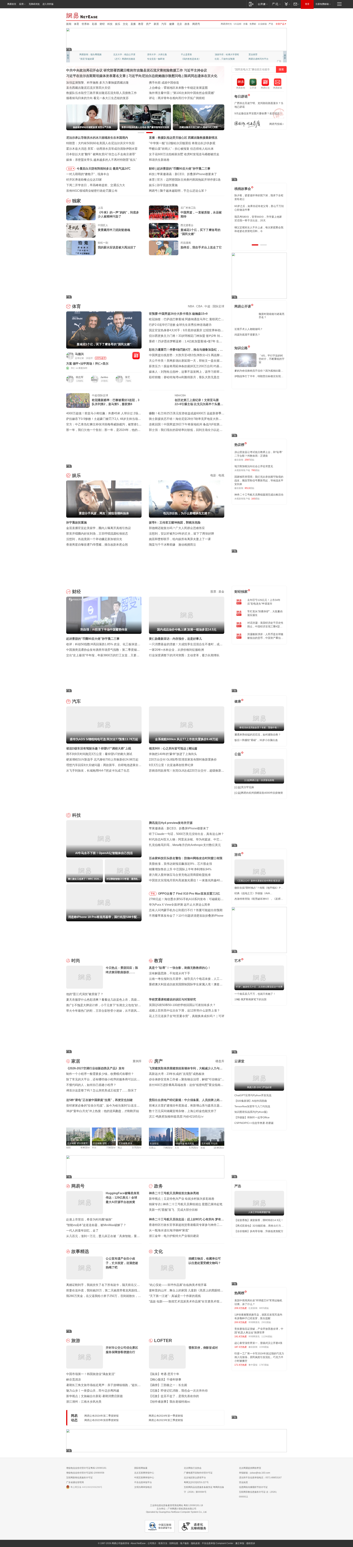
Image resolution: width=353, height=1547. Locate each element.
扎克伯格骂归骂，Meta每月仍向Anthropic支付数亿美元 (185, 845)
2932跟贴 (266, 1322)
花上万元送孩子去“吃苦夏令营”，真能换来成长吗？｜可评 (186, 1016)
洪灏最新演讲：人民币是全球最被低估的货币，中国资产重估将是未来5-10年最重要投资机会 (265, 636)
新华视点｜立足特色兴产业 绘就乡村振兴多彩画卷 (181, 1198)
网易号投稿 (275, 123)
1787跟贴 (264, 1365)
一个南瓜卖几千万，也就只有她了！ (255, 993)
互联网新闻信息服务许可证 (79, 1477)
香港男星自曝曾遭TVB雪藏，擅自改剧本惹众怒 (97, 544)
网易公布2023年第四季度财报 (101, 1420)
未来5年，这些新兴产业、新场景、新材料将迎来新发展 (102, 87)
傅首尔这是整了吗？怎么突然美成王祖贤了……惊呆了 (101, 1090)
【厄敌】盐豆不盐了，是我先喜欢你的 (174, 1396)
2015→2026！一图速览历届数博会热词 (92, 98)
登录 (307, 4)
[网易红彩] (136, 355)
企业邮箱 (262, 24)
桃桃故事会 (242, 189)
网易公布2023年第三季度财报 (166, 1420)
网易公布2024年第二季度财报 (101, 1415)
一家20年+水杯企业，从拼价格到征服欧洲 (176, 649)
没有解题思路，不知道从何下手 (169, 973)
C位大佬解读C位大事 (191, 54)
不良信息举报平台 (143, 1482)
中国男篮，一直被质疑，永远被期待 (201, 214)
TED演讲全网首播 (88, 59)
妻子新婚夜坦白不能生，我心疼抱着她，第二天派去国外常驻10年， (258, 197)
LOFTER (163, 1340)
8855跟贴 (264, 1308)
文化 (125, 23)
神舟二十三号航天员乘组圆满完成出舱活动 (258, 494)
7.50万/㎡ (111, 1147)
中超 (207, 306)
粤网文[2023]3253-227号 (196, 1482)
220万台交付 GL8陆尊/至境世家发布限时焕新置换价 (183, 759)
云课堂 (239, 1061)
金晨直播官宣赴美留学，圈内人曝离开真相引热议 (98, 528)
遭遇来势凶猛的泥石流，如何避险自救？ (257, 734)
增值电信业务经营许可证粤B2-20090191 (86, 1468)
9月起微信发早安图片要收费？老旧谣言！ (258, 113)
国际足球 (218, 306)
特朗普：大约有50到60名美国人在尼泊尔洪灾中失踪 (100, 143)
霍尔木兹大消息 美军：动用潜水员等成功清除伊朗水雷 (102, 148)
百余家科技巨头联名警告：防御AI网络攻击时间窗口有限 (185, 858)
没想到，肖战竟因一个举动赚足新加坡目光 (94, 539)
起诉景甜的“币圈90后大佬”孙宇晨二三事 (93, 638)
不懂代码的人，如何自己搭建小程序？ (91, 1084)
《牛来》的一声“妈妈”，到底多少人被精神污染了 (118, 214)
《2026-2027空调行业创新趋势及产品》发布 (95, 1068)
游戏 (237, 854)
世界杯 (85, 23)
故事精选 (80, 1251)
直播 (133, 23)
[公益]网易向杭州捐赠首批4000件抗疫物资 (258, 792)
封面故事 (117, 59)
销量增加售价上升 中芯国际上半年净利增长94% (180, 869)
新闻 (68, 23)
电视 (221, 475)
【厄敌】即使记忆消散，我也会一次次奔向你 (178, 1390)
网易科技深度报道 (190, 59)
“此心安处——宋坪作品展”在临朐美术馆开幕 (178, 1284)
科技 (110, 23)
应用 (21, 4)
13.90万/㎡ (219, 1147)
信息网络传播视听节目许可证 (253, 1487)
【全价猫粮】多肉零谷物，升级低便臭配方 (258, 1231)
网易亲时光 (226, 24)
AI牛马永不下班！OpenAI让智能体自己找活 (185, 174)
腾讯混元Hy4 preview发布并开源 (170, 822)
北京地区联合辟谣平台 (195, 1477)
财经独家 (241, 591)
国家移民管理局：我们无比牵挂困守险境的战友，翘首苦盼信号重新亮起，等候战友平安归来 (258, 480)
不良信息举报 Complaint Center (217, 1543)
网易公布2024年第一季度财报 (166, 1415)
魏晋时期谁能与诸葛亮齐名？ (271, 315)
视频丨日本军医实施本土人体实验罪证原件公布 (180, 92)
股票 (213, 591)
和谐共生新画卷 (159, 159)
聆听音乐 (151, 54)
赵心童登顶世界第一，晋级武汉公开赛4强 (258, 1342)
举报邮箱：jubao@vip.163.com (254, 1473)
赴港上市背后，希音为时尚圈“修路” (89, 1219)
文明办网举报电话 (143, 1487)
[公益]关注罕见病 (244, 787)
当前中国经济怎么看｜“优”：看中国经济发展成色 (98, 82)
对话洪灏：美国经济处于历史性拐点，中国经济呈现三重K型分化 (265, 624)
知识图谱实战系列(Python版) (251, 1111)
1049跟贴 (264, 1347)
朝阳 (68, 1147)
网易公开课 (242, 306)
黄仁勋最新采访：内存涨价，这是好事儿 (175, 638)
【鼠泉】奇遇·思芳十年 (164, 1374)
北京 (179, 23)
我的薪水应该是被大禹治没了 (117, 247)
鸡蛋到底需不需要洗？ (247, 334)
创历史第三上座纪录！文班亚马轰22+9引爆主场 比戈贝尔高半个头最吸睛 (199, 402)
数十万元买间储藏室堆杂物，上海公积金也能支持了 (183, 1111)
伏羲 (245, 24)
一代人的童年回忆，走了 (82, 1230)
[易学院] (247, 124)
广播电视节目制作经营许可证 (198, 1473)
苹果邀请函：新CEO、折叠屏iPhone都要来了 (179, 828)
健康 (171, 23)
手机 (153, 893)
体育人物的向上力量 (225, 59)
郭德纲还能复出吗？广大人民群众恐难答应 (177, 528)
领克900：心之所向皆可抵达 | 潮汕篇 (173, 748)
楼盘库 (219, 1061)
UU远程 (237, 24)
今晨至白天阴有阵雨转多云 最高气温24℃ (104, 168)
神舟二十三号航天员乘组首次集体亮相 (174, 1193)
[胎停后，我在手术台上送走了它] (163, 247)
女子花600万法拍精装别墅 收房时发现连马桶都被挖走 (184, 154)
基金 (221, 591)
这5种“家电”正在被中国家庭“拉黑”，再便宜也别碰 (99, 1100)
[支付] (287, 4)
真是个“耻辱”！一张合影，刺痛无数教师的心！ (180, 967)
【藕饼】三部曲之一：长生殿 (168, 1385)
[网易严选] (275, 4)
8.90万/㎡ (85, 1147)
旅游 (75, 1340)
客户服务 (184, 1543)
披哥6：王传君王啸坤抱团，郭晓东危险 (175, 522)
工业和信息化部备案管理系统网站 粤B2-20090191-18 (176, 1505)
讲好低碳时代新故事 (225, 54)
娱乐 (117, 23)
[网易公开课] (262, 4)
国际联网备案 (140, 1468)
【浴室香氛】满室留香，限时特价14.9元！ (258, 1220)
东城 (202, 1147)
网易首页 (11, 4)
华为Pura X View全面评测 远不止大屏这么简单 (179, 904)
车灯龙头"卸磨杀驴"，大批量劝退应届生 (265, 613)
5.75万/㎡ (194, 1147)
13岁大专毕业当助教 (157, 59)
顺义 (120, 1147)
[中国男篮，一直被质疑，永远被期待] (163, 213)
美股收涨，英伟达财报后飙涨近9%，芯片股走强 (180, 863)
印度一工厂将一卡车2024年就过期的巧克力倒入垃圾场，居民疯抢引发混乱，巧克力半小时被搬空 (259, 1357)
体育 (76, 23)
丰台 (94, 1147)
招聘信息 (173, 1543)
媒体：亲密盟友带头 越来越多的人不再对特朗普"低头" (101, 159)
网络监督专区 (275, 15)
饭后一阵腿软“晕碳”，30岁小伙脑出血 (256, 740)
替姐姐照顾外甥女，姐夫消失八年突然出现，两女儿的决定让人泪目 (257, 229)
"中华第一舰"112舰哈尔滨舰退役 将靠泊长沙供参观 (182, 143)
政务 (187, 23)
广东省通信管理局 (75, 1482)
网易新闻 (82, 15)
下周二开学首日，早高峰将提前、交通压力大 (95, 185)
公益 (237, 754)
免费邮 (252, 24)
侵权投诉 (250, 1543)
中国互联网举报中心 (144, 1477)
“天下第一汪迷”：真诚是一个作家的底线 (175, 1295)
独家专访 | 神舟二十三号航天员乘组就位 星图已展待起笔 (185, 1204)
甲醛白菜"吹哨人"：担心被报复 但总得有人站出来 (181, 148)
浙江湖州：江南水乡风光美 (83, 1401)
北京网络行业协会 (193, 1468)
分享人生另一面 (256, 54)
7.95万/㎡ (168, 1147)
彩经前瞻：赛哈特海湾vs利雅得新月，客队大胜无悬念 (184, 377)
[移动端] (251, 4)
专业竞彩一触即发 (257, 59)
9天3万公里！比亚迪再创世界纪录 (171, 765)
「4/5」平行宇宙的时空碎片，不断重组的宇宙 (271, 359)
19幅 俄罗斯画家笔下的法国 (250, 999)
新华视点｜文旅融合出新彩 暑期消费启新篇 (94, 1396)
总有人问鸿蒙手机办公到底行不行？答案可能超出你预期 (185, 910)
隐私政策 (195, 1543)
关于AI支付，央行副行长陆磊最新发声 (185, 190)
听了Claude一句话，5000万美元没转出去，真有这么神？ (186, 833)
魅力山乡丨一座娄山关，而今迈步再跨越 (92, 1390)
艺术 (237, 961)
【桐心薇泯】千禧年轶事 (165, 1379)
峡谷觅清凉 (73, 1379)
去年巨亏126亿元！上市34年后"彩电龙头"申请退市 (263, 601)
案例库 (137, 1061)
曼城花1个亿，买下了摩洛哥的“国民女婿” (200, 232)
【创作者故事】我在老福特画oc (169, 1401)
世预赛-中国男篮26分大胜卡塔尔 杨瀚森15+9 (178, 313)
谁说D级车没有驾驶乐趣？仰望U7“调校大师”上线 (98, 748)
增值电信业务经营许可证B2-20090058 (85, 1473)
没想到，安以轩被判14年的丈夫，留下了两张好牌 (181, 533)
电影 (213, 475)
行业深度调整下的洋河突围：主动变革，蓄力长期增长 (184, 655)
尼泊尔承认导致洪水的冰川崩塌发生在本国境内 (97, 137)
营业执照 (243, 1482)
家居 (156, 23)
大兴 (177, 1147)
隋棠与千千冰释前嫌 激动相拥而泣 (172, 544)
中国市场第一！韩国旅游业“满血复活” (90, 1374)
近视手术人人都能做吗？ (248, 329)
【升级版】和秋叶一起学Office (252, 1117)
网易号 (196, 23)
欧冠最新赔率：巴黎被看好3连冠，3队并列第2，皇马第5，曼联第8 (115, 402)
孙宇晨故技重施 (76, 522)
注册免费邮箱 (322, 4)
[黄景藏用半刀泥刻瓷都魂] (81, 230)
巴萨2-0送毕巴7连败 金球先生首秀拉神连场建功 (180, 324)
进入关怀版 (48, 4)
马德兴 (79, 354)
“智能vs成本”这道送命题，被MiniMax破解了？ (96, 1225)
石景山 (152, 1147)
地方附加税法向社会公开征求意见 (253, 466)
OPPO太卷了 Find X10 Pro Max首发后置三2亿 (189, 893)
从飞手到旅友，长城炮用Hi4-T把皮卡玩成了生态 (97, 770)
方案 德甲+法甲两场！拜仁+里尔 (87, 363)
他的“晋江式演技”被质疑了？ (84, 994)
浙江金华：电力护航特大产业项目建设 (174, 1235)
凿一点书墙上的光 (122, 54)
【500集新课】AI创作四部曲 (250, 1100)
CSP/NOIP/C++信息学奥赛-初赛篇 (254, 1122)
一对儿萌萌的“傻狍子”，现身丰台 (87, 174)
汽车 (164, 23)
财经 (102, 23)
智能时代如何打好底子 (163, 82)
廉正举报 (239, 1543)
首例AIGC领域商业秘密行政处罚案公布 (91, 190)
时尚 (75, 960)
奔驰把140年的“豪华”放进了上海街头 (173, 754)
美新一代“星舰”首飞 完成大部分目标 (173, 1209)
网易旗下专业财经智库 (90, 54)
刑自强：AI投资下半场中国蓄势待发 (180, 168)
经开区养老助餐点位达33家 (84, 179)
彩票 (94, 23)
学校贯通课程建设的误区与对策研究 (172, 999)
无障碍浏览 (34, 4)
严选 (271, 24)
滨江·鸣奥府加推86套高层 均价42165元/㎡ (176, 1116)
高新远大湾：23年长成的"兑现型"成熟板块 (176, 1073)
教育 (140, 23)
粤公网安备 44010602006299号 (86, 1487)
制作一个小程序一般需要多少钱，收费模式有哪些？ (100, 1073)
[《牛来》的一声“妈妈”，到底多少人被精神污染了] (81, 213)
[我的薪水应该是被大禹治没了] (81, 247)
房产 (148, 23)
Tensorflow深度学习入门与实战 (252, 1106)
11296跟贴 (266, 1336)
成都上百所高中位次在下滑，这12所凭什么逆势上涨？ (184, 1010)
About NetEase (138, 1543)
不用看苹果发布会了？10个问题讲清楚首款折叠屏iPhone (186, 915)
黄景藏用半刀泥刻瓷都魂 (114, 229)
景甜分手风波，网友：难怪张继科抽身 (182, 185)
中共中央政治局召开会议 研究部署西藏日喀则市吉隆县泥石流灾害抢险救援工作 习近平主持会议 (136, 70)
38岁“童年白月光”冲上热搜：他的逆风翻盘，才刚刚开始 (102, 1111)
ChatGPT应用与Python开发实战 (252, 1095)
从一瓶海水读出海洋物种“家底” (169, 1230)
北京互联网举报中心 (144, 1473)
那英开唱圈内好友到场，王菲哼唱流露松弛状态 (97, 533)
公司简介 (152, 1543)
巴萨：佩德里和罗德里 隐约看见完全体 (182, 179)
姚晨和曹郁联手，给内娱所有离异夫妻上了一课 (180, 539)
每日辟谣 (241, 96)
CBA (199, 306)
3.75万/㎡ (137, 1147)
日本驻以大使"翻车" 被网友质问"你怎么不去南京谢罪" (101, 154)
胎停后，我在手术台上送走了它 (201, 247)
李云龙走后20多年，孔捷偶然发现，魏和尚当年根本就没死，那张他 (259, 218)
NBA (191, 306)
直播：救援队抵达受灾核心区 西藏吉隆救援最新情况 (183, 137)
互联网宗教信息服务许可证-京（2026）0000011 (258, 1494)
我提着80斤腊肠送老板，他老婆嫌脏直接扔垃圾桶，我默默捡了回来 (259, 208)
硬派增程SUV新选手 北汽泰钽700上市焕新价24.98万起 (102, 759)
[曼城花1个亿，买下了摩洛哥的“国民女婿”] (163, 230)
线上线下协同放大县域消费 (83, 92)
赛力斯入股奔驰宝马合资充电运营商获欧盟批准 (180, 874)
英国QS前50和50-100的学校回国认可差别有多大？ (182, 1005)
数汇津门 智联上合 (161, 87)
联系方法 (162, 1543)
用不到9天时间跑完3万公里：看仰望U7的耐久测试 (99, 754)
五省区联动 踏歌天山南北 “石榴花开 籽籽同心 (178, 98)
